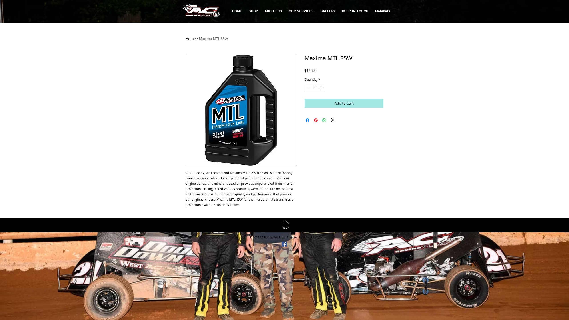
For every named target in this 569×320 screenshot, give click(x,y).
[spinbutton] (315, 88)
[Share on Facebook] (307, 120)
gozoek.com (311, 237)
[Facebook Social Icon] (284, 244)
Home (191, 38)
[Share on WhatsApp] (324, 120)
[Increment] (321, 88)
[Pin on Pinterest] (316, 120)
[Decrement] (308, 88)
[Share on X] (332, 120)
